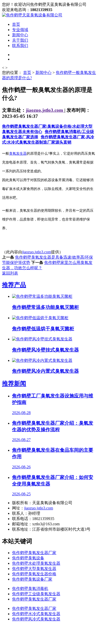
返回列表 (10, 273)
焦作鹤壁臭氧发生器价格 (34, 574)
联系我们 (20, 45)
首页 (16, 24)
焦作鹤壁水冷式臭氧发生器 (36, 614)
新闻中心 (20, 35)
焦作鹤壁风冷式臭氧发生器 (36, 619)
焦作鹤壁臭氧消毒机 (30, 588)
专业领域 (20, 30)
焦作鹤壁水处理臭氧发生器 (36, 563)
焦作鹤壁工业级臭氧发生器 (36, 594)
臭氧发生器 (18, 153)
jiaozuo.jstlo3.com (45, 110)
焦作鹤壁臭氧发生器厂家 (34, 553)
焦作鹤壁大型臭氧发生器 (34, 568)
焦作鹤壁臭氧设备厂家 (32, 579)
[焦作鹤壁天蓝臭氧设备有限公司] (32, 15)
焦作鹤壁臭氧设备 (28, 558)
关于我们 (20, 40)
